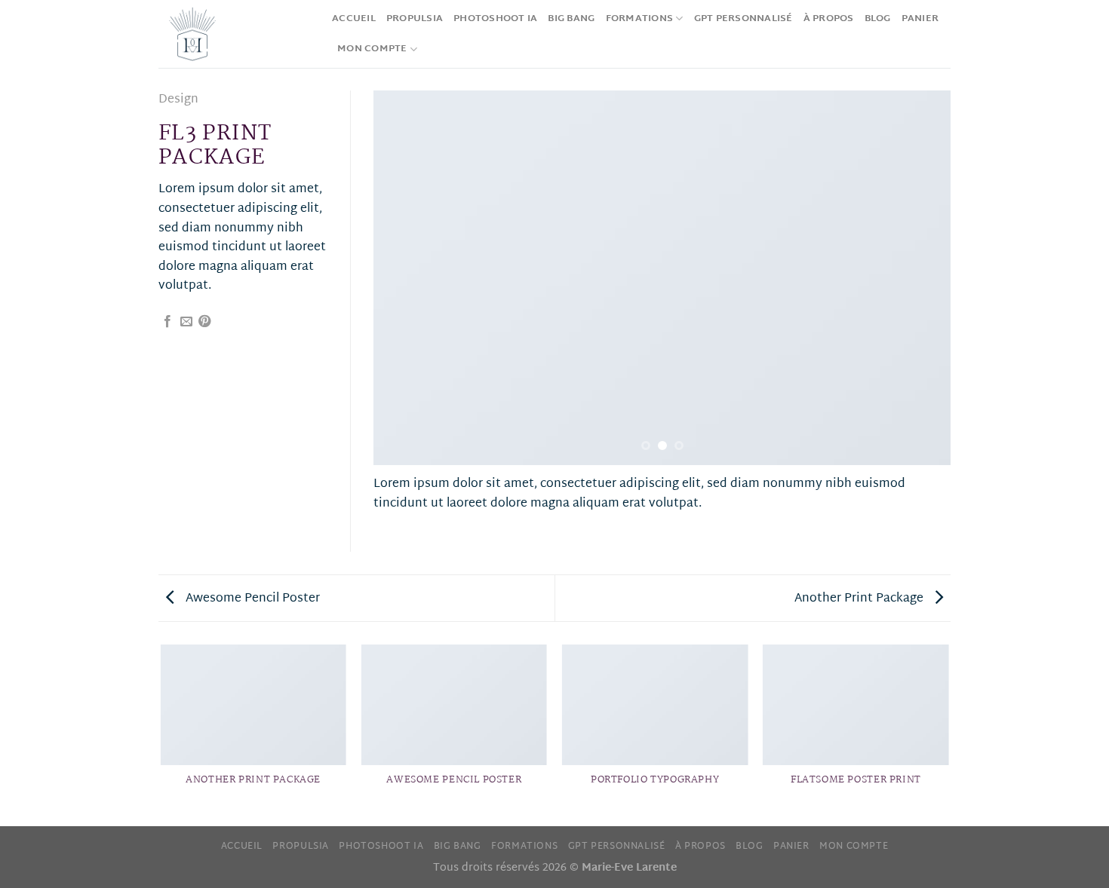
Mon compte (372, 49)
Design (178, 100)
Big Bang (571, 19)
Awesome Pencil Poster (251, 599)
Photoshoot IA (495, 19)
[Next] (920, 277)
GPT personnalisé (743, 19)
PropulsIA (414, 19)
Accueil (354, 19)
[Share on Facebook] (167, 322)
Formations (640, 19)
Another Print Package (860, 599)
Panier (920, 19)
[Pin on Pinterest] (204, 322)
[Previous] (403, 277)
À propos (828, 19)
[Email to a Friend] (186, 322)
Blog (878, 19)
